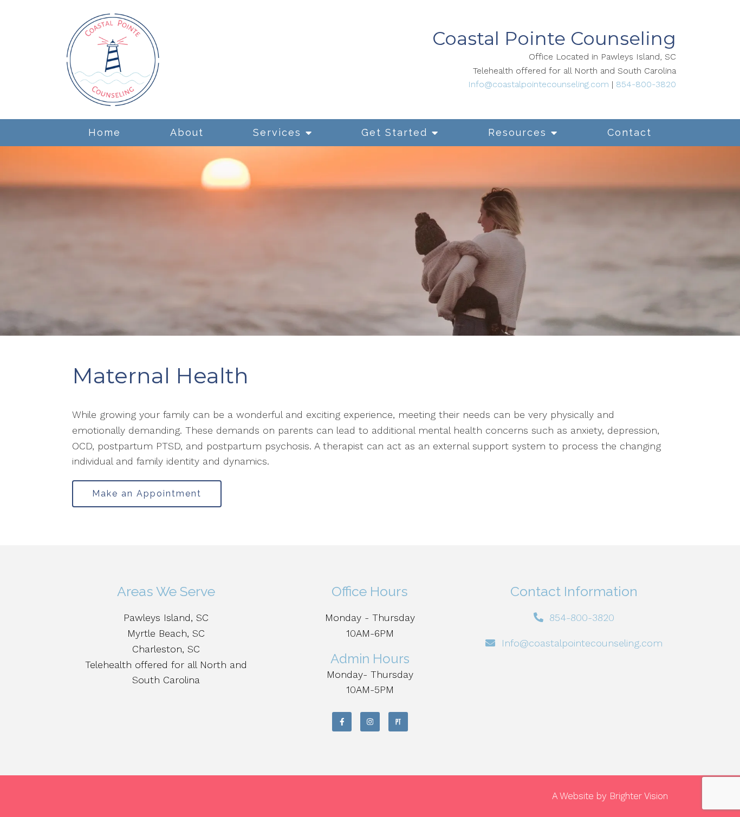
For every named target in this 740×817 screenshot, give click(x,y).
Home (104, 132)
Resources (517, 132)
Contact (629, 132)
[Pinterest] (398, 721)
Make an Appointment (147, 493)
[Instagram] (370, 721)
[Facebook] (342, 721)
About (187, 132)
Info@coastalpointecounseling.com (538, 84)
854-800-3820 (646, 84)
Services (277, 132)
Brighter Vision (638, 795)
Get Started (394, 132)
